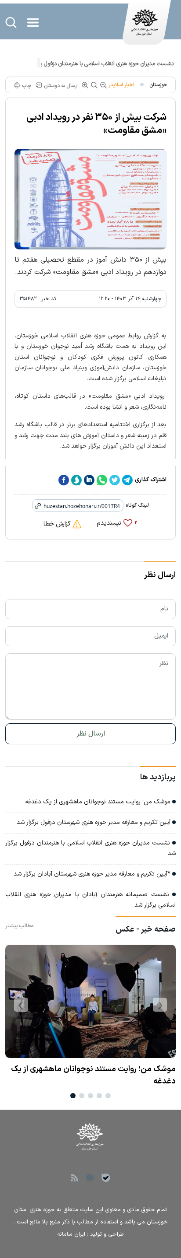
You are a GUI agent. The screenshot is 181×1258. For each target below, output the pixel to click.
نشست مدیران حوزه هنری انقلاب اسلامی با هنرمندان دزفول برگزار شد (98, 64)
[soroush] (76, 480)
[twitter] (114, 480)
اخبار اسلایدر (121, 85)
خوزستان (158, 85)
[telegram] (127, 480)
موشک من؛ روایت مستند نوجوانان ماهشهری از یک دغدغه (98, 801)
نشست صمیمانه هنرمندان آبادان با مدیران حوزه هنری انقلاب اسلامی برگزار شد (90, 900)
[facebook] (63, 480)
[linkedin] (89, 480)
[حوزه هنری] (145, 26)
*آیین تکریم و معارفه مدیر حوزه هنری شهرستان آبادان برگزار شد (93, 874)
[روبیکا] (90, 1177)
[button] (160, 1005)
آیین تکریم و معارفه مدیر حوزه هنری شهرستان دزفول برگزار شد (94, 822)
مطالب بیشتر (19, 926)
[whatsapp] (102, 480)
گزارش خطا (57, 524)
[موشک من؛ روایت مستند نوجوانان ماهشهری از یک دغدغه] (90, 1004)
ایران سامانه (71, 1234)
